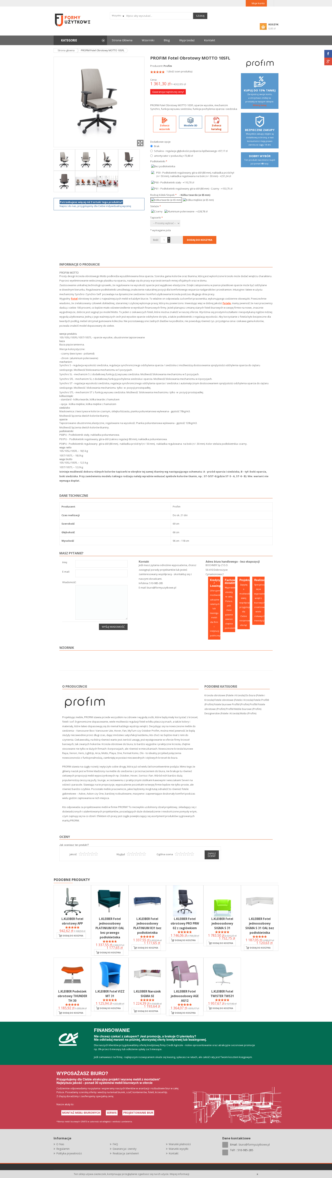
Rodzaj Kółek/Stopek (163, 195)
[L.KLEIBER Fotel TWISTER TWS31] (222, 973)
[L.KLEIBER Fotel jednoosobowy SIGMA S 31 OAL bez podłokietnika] (259, 900)
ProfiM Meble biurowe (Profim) (243, 709)
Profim (168, 66)
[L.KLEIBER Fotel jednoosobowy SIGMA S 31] (222, 900)
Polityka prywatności (69, 1153)
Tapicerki (156, 217)
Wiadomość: (69, 582)
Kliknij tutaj (259, 105)
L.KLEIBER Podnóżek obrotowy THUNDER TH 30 (72, 996)
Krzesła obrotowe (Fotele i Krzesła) (224, 695)
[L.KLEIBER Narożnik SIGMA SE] (147, 973)
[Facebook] (328, 54)
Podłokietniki (158, 161)
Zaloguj (270, 3)
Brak (156, 146)
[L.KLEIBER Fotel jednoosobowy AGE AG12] (184, 973)
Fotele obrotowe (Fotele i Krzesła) (233, 700)
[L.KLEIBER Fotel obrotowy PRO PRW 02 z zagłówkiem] (184, 900)
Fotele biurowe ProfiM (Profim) (231, 704)
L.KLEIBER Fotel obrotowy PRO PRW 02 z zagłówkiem (185, 923)
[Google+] (328, 61)
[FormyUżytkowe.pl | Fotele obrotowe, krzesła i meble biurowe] (73, 19)
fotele (226, 303)
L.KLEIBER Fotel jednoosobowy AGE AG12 (185, 996)
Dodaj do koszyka (73, 935)
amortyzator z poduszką (173, 155)
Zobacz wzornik (164, 127)
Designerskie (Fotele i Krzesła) (221, 713)
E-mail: (66, 571)
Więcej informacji (179, 1174)
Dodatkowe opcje (160, 141)
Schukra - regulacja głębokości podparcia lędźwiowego (190, 151)
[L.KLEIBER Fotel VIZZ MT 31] (109, 973)
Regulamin (63, 1149)
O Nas (60, 1144)
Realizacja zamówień (126, 1153)
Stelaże (155, 206)
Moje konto (258, 3)
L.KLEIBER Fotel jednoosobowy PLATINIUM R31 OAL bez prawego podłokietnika (109, 928)
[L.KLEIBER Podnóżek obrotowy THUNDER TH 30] (72, 973)
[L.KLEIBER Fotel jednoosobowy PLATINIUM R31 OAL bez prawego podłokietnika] (109, 900)
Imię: (64, 562)
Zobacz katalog (216, 127)
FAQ (115, 1144)
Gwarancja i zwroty (124, 1149)
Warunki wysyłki (178, 1149)
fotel (74, 298)
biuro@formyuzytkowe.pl (161, 587)
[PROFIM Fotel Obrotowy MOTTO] (64, 159)
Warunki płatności (180, 1144)
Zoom (140, 143)
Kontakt (173, 1153)
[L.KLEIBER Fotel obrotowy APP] (72, 900)
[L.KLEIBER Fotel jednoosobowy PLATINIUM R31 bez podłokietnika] (147, 900)
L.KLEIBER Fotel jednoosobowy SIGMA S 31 (222, 923)
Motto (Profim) (248, 713)
